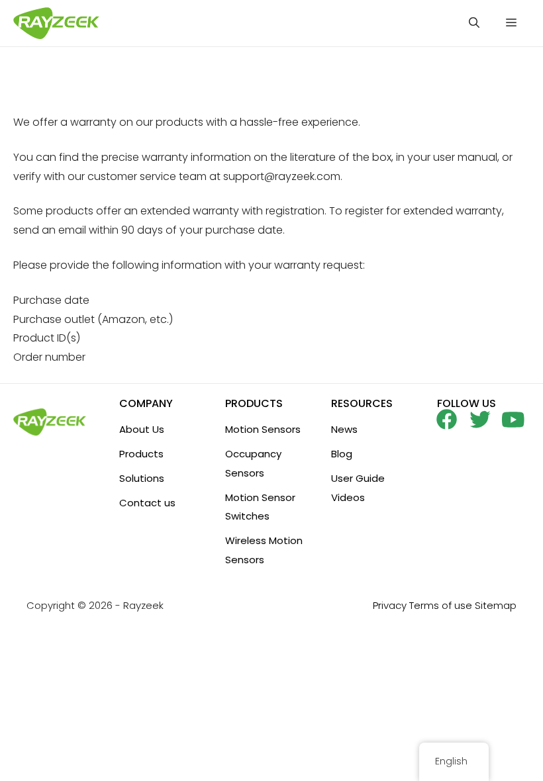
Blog (341, 454)
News (344, 429)
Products (141, 454)
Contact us (147, 503)
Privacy (390, 605)
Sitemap (496, 605)
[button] (474, 23)
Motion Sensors (263, 429)
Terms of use (440, 605)
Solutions (141, 478)
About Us (141, 429)
